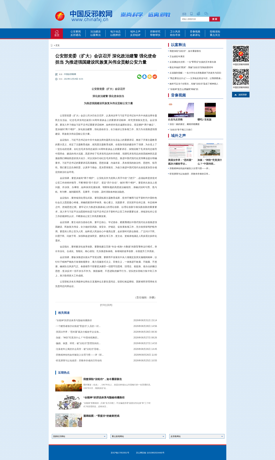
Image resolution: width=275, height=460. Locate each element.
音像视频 (195, 31)
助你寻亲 (175, 35)
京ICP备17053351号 (120, 453)
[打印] (103, 305)
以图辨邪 (115, 35)
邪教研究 (155, 31)
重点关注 (215, 35)
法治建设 (95, 31)
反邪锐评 (135, 35)
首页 (56, 35)
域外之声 (135, 31)
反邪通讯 (75, 35)
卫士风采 (175, 31)
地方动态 (115, 31)
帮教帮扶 (155, 35)
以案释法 (95, 35)
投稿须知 (215, 31)
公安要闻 (75, 31)
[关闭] (109, 305)
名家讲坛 (195, 35)
